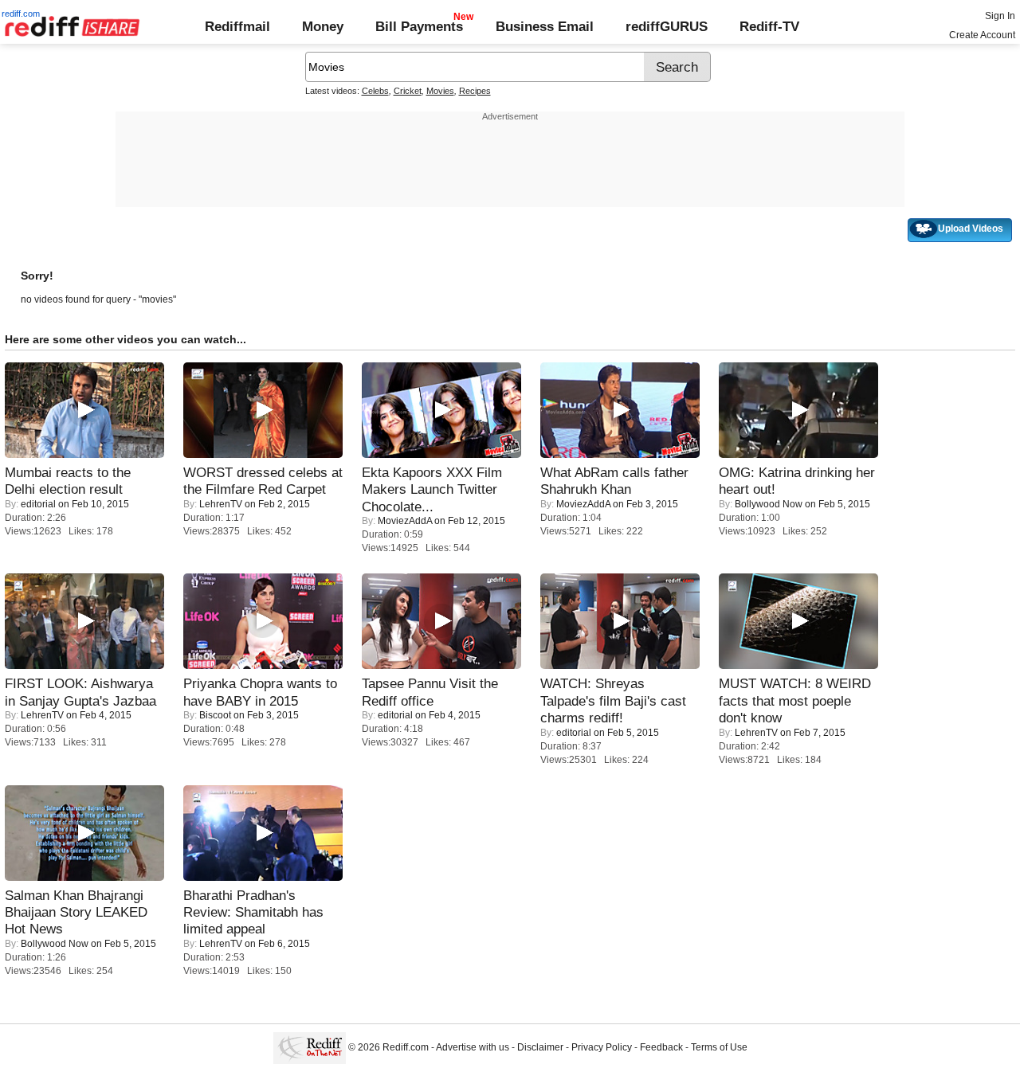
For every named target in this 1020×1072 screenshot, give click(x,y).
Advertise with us (472, 1048)
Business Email (545, 26)
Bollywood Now (768, 504)
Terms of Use (719, 1048)
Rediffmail (237, 26)
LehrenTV (220, 504)
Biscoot (215, 715)
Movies (440, 91)
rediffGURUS (667, 26)
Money (322, 26)
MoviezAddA (405, 520)
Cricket (408, 91)
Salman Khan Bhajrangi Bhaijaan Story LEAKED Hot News (76, 912)
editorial (38, 504)
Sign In (1000, 16)
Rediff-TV (769, 26)
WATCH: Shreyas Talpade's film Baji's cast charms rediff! (613, 700)
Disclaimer (540, 1048)
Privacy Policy (601, 1048)
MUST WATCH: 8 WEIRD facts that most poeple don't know (795, 700)
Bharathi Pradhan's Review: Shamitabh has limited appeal (253, 912)
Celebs (375, 91)
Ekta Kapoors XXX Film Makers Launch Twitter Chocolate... (432, 489)
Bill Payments (419, 26)
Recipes (475, 91)
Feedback (661, 1048)
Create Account (982, 35)
